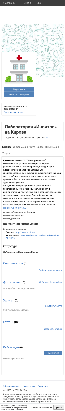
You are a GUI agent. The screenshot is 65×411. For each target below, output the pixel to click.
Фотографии (12, 282)
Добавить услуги (53, 306)
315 (47, 137)
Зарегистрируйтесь (13, 112)
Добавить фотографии (50, 282)
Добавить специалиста (50, 270)
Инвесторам (29, 386)
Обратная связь (11, 386)
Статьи (8, 322)
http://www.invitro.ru (25, 232)
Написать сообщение (19, 94)
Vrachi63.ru (9, 3)
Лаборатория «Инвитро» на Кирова (21, 252)
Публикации (11, 347)
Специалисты (13, 263)
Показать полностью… (14, 208)
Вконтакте (43, 386)
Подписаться (19, 89)
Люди (27, 3)
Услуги (8, 300)
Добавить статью (53, 329)
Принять (58, 407)
